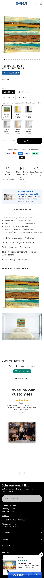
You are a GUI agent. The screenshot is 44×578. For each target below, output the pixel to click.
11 (26, 59)
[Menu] (2, 3)
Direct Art (17, 567)
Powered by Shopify (28, 567)
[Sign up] (38, 498)
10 (24, 59)
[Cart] (41, 3)
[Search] (7, 3)
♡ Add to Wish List (22, 210)
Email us (5, 516)
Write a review (22, 371)
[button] (25, 575)
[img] (22, 400)
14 (33, 59)
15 (35, 59)
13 (31, 59)
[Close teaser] (7, 571)
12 (28, 59)
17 (39, 59)
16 (37, 59)
